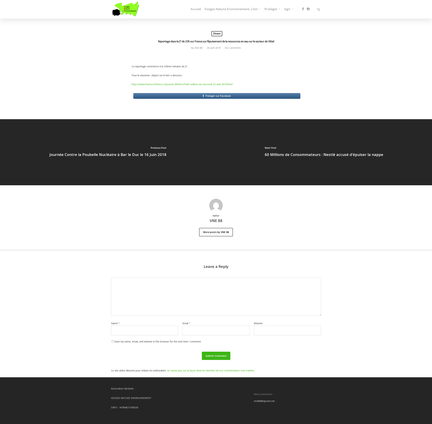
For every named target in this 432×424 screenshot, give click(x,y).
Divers (217, 33)
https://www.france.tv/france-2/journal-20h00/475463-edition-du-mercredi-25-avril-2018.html (182, 84)
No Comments (233, 47)
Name (115, 323)
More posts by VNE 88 (216, 232)
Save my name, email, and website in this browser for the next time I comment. (157, 341)
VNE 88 (198, 47)
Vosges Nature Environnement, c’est (231, 9)
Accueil (196, 9)
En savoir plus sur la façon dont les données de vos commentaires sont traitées (210, 370)
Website (258, 323)
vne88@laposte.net (264, 401)
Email (186, 323)
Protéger (270, 9)
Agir (287, 9)
